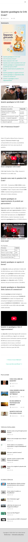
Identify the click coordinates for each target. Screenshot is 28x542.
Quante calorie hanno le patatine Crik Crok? (13, 69)
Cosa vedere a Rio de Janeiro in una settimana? (17, 411)
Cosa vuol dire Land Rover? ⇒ (14, 383)
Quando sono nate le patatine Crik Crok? (14, 62)
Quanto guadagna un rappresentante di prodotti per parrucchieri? (14, 65)
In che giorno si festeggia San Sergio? (15, 422)
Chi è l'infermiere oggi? (13, 538)
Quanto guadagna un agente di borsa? (13, 72)
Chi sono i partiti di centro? (14, 472)
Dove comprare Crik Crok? (10, 60)
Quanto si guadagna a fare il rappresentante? (10, 79)
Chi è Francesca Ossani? (9, 58)
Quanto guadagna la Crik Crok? (11, 56)
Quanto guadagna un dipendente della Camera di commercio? (13, 75)
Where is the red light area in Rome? (16, 458)
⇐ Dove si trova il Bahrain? (14, 379)
